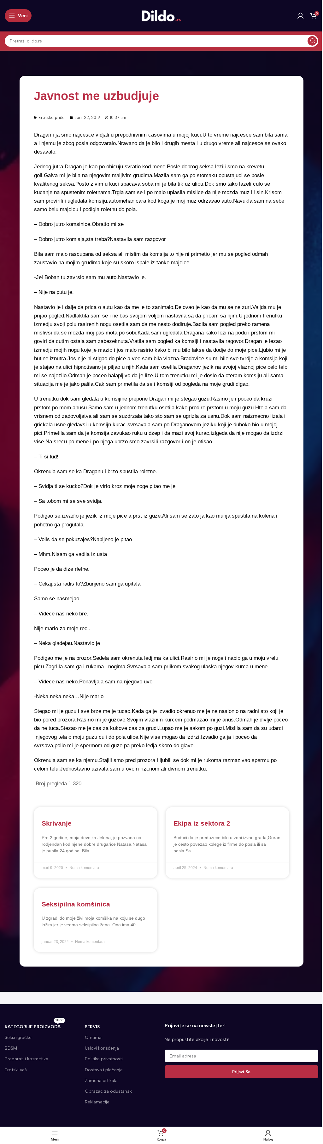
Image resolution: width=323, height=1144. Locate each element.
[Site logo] (161, 15)
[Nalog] (300, 15)
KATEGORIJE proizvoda (34, 1025)
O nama (93, 1037)
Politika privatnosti (104, 1059)
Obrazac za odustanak (108, 1091)
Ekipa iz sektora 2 (201, 823)
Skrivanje (57, 823)
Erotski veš (16, 1070)
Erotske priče (51, 117)
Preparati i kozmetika (26, 1059)
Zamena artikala (101, 1080)
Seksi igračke (18, 1037)
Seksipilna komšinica (76, 904)
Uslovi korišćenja (102, 1048)
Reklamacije (97, 1102)
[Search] (312, 41)
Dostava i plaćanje (104, 1070)
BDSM (11, 1048)
